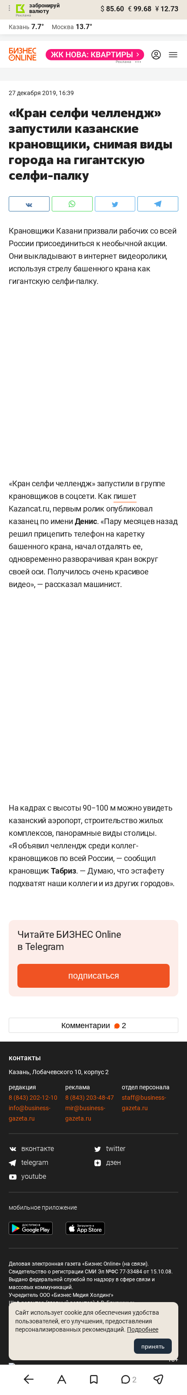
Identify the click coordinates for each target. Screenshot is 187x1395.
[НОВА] (92, 54)
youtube (33, 1176)
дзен (112, 1162)
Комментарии (93, 1025)
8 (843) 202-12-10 (33, 1097)
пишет (125, 496)
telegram (34, 1162)
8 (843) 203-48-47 (89, 1097)
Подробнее (142, 1329)
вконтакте (37, 1148)
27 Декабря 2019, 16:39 (41, 92)
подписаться (93, 975)
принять (152, 1346)
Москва (63, 26)
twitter (114, 1148)
